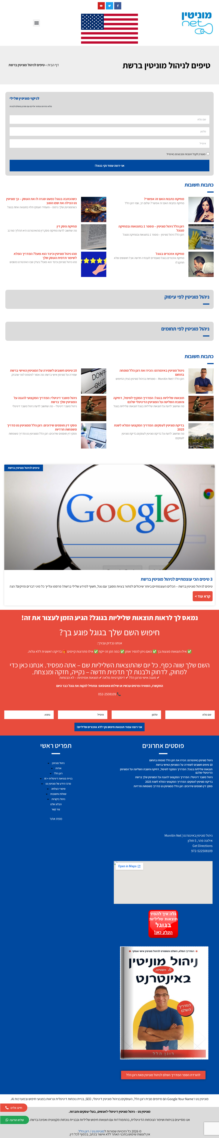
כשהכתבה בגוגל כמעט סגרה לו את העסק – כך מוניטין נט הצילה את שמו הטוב (41, 201)
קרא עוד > (202, 596)
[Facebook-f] (117, 5)
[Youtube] (101, 5)
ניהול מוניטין (58, 763)
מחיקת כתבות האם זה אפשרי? (164, 199)
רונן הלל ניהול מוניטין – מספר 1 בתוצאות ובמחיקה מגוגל (151, 228)
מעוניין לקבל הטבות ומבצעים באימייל (186, 154)
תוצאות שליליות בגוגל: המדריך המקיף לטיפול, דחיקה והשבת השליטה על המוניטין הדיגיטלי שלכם (148, 400)
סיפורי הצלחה (58, 789)
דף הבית (53, 65)
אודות (58, 768)
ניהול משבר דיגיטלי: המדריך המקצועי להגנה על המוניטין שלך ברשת (45, 400)
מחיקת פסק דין (67, 226)
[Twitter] (109, 5)
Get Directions (202, 845)
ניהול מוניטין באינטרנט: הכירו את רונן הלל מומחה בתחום (152, 372)
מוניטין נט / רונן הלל (91, 1131)
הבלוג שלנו (56, 804)
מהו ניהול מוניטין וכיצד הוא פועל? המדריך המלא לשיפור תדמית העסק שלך (45, 255)
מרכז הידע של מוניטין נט (58, 783)
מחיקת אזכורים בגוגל (170, 253)
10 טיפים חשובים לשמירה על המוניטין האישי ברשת (43, 370)
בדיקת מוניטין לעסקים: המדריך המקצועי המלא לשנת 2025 (149, 427)
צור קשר (56, 809)
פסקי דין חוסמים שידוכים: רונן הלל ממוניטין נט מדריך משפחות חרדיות (42, 427)
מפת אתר (56, 818)
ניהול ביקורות (58, 799)
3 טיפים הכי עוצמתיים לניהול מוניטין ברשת (177, 579)
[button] (36, 23)
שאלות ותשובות (58, 794)
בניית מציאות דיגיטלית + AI (58, 778)
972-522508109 (202, 851)
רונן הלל (58, 773)
